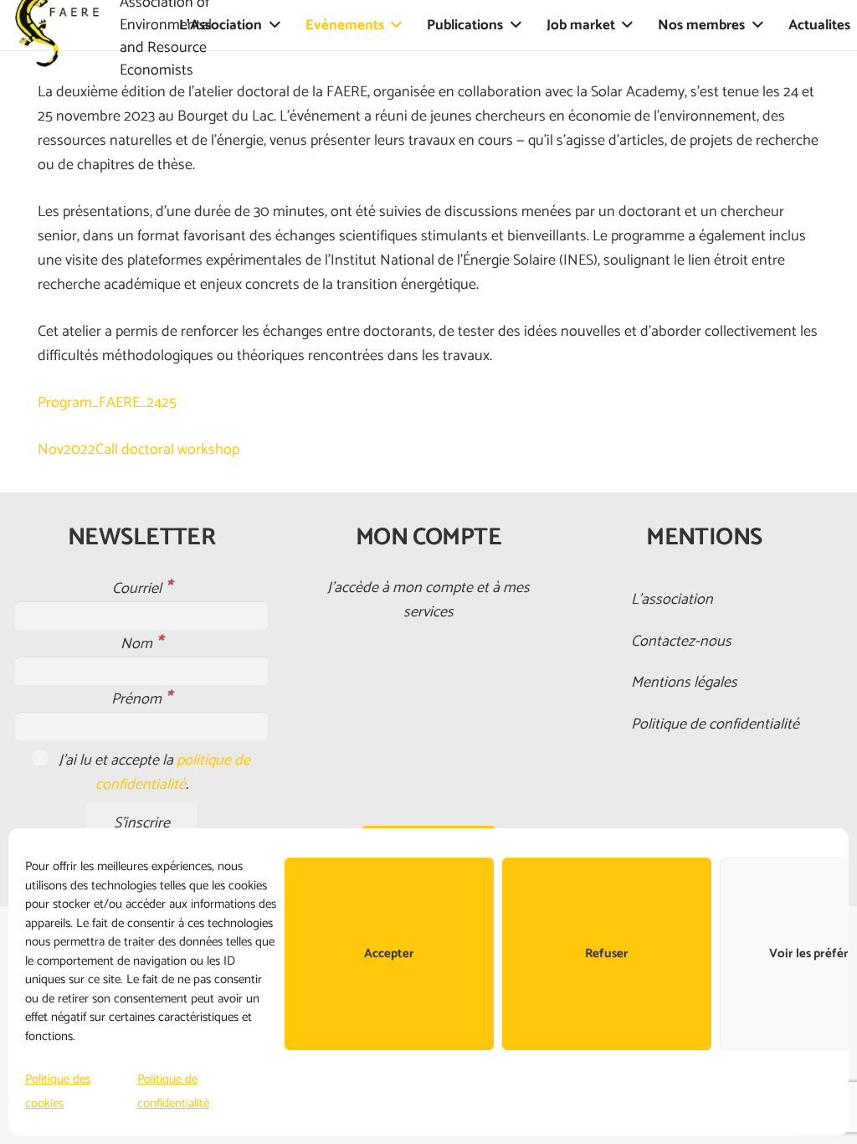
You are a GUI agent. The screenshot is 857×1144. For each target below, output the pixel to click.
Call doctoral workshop (167, 449)
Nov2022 (66, 449)
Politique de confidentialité (715, 724)
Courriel (142, 588)
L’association (672, 599)
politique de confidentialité (173, 772)
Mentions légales (684, 682)
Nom (141, 644)
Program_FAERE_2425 (107, 402)
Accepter (389, 953)
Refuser (607, 953)
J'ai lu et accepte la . (152, 772)
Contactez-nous (681, 641)
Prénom (141, 699)
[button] (274, 25)
